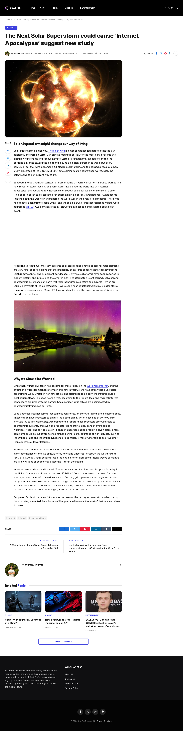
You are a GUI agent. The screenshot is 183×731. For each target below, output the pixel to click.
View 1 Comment (63, 641)
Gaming (8, 615)
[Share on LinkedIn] (170, 53)
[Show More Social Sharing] (175, 53)
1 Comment (89, 53)
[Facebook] (8, 151)
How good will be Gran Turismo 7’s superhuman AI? (62, 621)
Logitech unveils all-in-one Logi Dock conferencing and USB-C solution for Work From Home (94, 548)
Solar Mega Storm (37, 518)
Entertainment (87, 7)
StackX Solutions (104, 721)
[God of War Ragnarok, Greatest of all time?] (23, 601)
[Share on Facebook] (156, 53)
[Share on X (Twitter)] (161, 53)
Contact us (70, 679)
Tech (55, 7)
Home (32, 7)
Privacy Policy (71, 688)
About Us (69, 674)
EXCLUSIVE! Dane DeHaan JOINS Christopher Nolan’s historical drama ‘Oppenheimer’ (103, 623)
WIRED (30, 206)
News (42, 7)
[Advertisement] (67, 238)
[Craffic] (12, 7)
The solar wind (56, 150)
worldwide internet (97, 385)
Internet (11, 28)
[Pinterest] (8, 172)
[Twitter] (8, 158)
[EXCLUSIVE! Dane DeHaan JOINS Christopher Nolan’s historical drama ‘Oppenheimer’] (103, 601)
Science (69, 7)
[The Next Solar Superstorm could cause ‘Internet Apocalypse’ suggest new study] (63, 98)
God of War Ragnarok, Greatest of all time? (23, 621)
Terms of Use (71, 683)
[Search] (177, 8)
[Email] (8, 180)
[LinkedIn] (8, 165)
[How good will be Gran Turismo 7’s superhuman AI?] (63, 601)
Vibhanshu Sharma (22, 53)
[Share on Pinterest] (165, 53)
